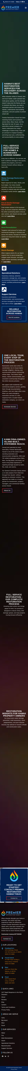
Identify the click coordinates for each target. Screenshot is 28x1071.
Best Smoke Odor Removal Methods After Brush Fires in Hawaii (14, 800)
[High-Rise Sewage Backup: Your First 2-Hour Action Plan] (14, 829)
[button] (26, 7)
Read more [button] (10, 572)
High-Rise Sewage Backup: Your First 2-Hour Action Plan (14, 842)
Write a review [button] (17, 552)
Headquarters (9, 948)
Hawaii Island (9, 958)
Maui (6, 967)
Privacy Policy (14, 1069)
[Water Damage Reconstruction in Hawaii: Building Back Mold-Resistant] (14, 740)
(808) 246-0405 (10, 983)
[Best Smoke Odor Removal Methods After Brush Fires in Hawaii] (14, 786)
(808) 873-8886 (9, 2)
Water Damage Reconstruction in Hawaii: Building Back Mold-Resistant (14, 754)
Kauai (7, 977)
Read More (14, 770)
